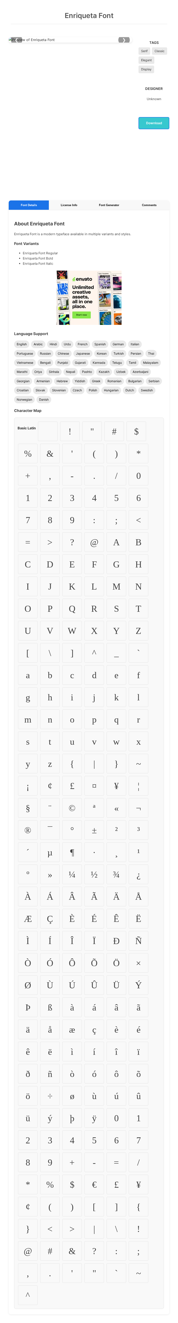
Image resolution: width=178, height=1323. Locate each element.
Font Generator (109, 205)
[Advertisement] (89, 164)
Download (154, 123)
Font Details (29, 205)
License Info (69, 205)
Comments (149, 205)
